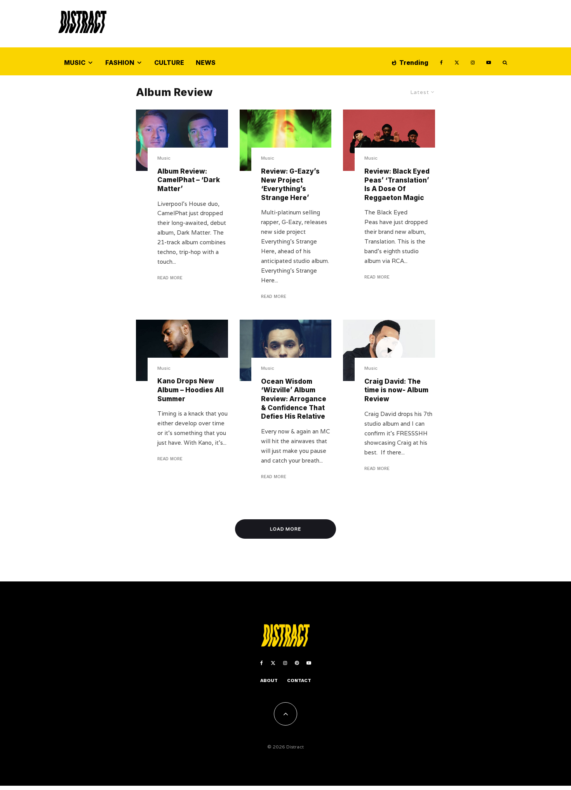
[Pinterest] (297, 663)
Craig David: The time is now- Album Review (396, 390)
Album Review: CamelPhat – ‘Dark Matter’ (188, 180)
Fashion (119, 62)
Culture (169, 62)
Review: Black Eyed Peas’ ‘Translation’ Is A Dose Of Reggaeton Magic (397, 184)
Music (74, 62)
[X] (457, 61)
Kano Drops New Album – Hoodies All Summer (190, 389)
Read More (170, 277)
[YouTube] (488, 61)
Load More (285, 529)
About (269, 680)
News (206, 62)
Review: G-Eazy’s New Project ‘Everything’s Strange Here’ (290, 184)
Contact (299, 680)
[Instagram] (472, 61)
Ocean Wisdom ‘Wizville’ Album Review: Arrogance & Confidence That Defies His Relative (293, 399)
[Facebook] (441, 61)
